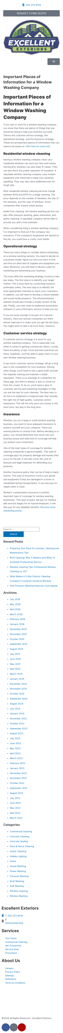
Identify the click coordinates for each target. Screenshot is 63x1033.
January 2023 (17, 768)
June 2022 (15, 803)
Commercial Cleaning (21, 831)
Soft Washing (17, 886)
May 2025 (15, 664)
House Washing (18, 866)
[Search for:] (21, 529)
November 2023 (18, 718)
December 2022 (18, 773)
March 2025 (16, 674)
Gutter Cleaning (18, 851)
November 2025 (18, 634)
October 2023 (17, 723)
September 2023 (18, 728)
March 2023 (16, 758)
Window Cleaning (19, 891)
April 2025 (15, 669)
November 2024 (18, 688)
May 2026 (15, 604)
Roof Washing (17, 881)
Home (13, 861)
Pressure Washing (19, 876)
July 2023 (15, 738)
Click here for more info (38, 146)
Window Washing (18, 896)
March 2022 (16, 818)
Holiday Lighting (18, 856)
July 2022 (15, 798)
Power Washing (18, 871)
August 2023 (16, 733)
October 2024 (17, 693)
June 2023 (15, 743)
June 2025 (15, 659)
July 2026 (15, 599)
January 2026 (17, 624)
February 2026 (17, 619)
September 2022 (18, 788)
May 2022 (15, 808)
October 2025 (17, 639)
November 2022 (18, 778)
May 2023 (15, 748)
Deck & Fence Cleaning (22, 846)
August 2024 (16, 703)
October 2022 (17, 783)
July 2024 (15, 708)
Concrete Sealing (19, 841)
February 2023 (17, 763)
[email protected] (14, 923)
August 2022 (16, 793)
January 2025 (17, 679)
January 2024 (17, 713)
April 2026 (15, 609)
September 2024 (18, 698)
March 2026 (16, 614)
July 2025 (15, 654)
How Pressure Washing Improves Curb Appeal (34, 585)
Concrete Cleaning (19, 836)
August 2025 (16, 649)
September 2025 (18, 644)
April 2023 (15, 753)
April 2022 (15, 813)
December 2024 (18, 684)
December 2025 (18, 629)
